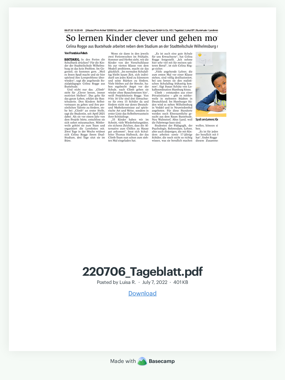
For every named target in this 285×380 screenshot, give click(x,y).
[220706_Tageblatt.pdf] (142, 260)
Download (142, 293)
